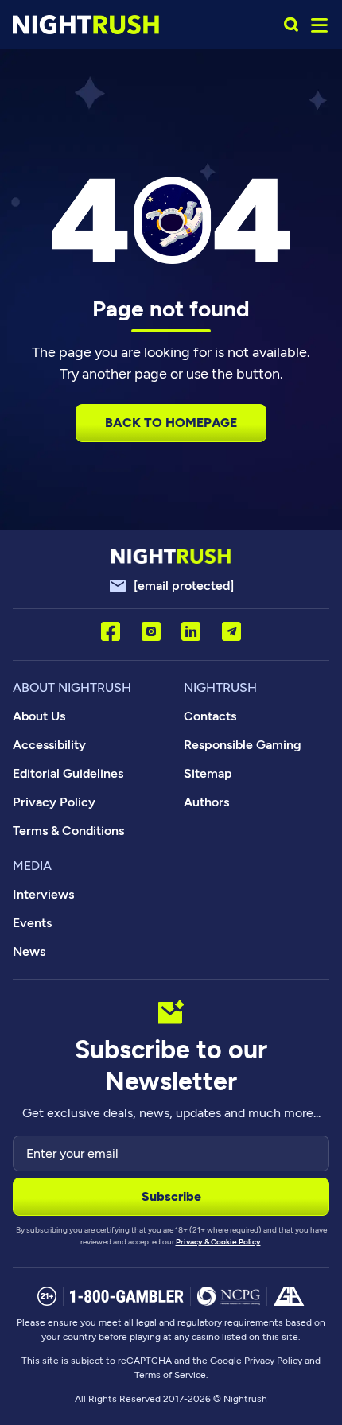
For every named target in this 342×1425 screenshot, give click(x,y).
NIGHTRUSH (220, 687)
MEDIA (32, 865)
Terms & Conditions (68, 830)
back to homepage (171, 422)
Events (32, 922)
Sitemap (208, 773)
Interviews (43, 894)
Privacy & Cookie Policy (218, 1242)
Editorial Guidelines (68, 773)
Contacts (210, 716)
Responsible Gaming (242, 744)
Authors (206, 802)
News (29, 951)
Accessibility (49, 744)
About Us (39, 716)
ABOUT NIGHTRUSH (72, 687)
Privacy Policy (54, 802)
